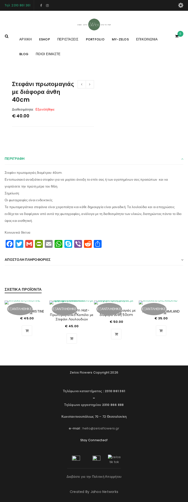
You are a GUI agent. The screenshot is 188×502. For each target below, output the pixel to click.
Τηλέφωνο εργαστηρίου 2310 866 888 (94, 404)
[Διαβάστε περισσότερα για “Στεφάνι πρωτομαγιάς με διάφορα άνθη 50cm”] (116, 334)
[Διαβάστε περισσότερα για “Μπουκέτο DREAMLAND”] (161, 331)
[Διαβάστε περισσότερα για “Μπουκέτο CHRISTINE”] (27, 331)
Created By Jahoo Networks (94, 491)
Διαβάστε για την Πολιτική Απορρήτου (94, 476)
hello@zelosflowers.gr (100, 428)
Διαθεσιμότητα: (23, 109)
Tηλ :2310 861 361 (17, 5)
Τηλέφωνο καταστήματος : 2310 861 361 (94, 391)
